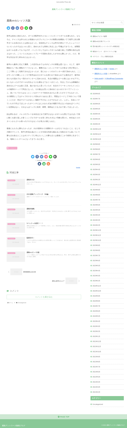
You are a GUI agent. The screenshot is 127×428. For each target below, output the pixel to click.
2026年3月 (96, 119)
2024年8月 (96, 195)
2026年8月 (96, 94)
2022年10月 (97, 291)
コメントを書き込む (44, 297)
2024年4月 (96, 215)
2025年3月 (96, 174)
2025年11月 (97, 134)
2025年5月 (96, 164)
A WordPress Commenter (114, 78)
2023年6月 (96, 260)
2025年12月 (97, 129)
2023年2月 (96, 281)
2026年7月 (96, 99)
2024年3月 (96, 220)
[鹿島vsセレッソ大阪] (17, 28)
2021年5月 (96, 377)
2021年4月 (96, 382)
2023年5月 (96, 265)
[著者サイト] (39, 164)
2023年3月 (96, 276)
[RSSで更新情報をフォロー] (48, 164)
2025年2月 (96, 179)
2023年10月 (97, 240)
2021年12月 (97, 341)
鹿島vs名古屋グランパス (101, 41)
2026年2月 (96, 124)
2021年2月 (96, 392)
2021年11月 (97, 346)
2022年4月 (96, 321)
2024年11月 (97, 184)
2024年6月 (96, 205)
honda (112, 69)
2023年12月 (97, 230)
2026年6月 (96, 104)
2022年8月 (96, 301)
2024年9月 (96, 190)
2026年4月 (96, 114)
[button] (122, 22)
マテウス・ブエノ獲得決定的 (103, 56)
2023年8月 (96, 250)
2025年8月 (96, 149)
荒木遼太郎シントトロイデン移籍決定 (106, 46)
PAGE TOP (64, 417)
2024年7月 (96, 200)
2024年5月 (96, 210)
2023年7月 (96, 255)
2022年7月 (96, 306)
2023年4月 (96, 270)
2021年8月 (96, 362)
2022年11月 (97, 286)
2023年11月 (97, 235)
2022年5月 (96, 316)
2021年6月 (96, 372)
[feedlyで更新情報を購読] (44, 164)
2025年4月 (96, 169)
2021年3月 (96, 387)
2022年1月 (96, 336)
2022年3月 (96, 326)
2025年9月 (96, 144)
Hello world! (98, 78)
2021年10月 (97, 351)
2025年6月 (96, 159)
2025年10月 (97, 139)
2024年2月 (96, 225)
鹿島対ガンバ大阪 (100, 69)
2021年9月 (96, 357)
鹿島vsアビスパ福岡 (100, 36)
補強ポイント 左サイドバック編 (104, 51)
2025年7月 (96, 154)
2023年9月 (96, 245)
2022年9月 (96, 296)
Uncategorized (12, 148)
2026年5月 (96, 109)
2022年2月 (96, 331)
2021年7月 (96, 367)
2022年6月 (96, 311)
